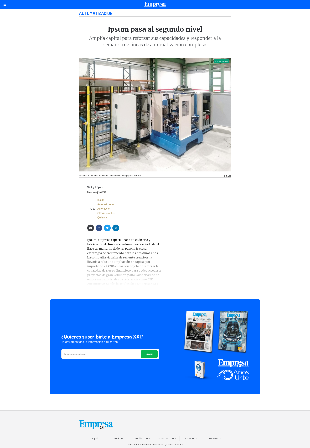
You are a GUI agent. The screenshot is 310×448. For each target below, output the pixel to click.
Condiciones (142, 438)
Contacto (191, 438)
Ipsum (100, 200)
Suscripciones (166, 438)
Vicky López (95, 187)
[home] (155, 5)
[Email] (90, 228)
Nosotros (215, 438)
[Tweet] (107, 228)
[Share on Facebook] (99, 228)
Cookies (118, 438)
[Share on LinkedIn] (115, 228)
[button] (5, 4)
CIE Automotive (106, 213)
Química (102, 217)
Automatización (96, 13)
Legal (94, 438)
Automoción (104, 208)
